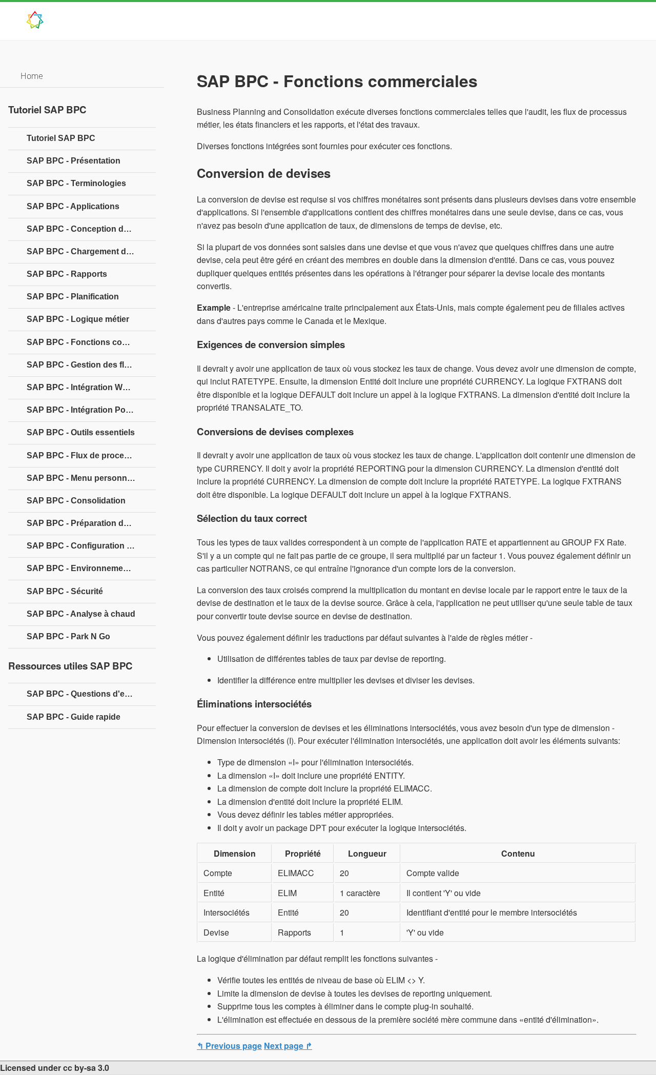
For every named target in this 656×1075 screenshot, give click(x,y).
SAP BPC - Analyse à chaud (81, 614)
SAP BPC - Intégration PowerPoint (91, 409)
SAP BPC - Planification (73, 296)
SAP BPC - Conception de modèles (91, 229)
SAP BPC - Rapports (67, 274)
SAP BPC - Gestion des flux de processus (91, 364)
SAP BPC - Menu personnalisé (86, 478)
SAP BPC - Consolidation (76, 500)
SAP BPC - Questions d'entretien (90, 693)
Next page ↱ (288, 1045)
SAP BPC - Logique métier (78, 319)
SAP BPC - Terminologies (76, 183)
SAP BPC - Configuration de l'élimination (91, 545)
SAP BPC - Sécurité (65, 591)
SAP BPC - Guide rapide (73, 717)
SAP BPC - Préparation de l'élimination (91, 523)
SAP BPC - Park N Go (68, 636)
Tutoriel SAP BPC (61, 138)
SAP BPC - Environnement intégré (91, 568)
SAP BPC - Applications (73, 206)
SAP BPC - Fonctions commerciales (91, 342)
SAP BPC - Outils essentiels (81, 432)
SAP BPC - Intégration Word (81, 387)
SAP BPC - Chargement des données (91, 251)
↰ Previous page (229, 1045)
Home (31, 76)
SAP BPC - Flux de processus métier (91, 455)
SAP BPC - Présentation (73, 160)
